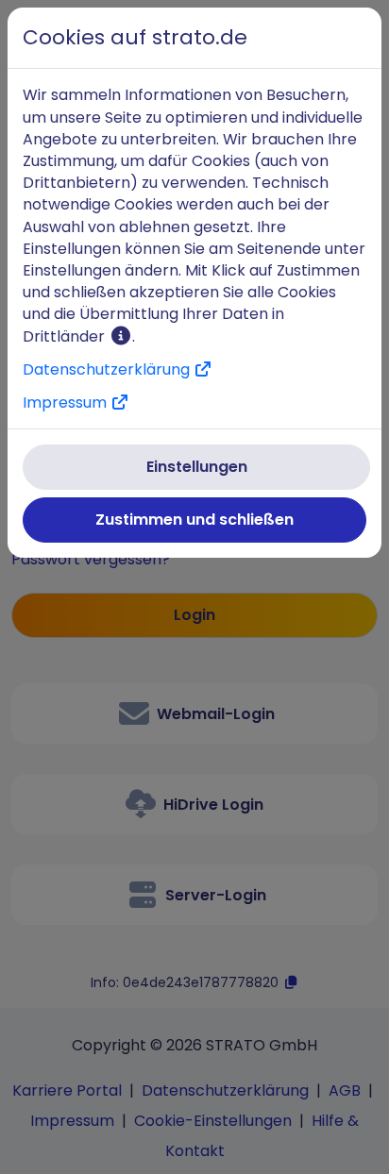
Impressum (66, 402)
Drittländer (66, 336)
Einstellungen (196, 467)
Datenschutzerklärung (108, 369)
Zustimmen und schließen (194, 519)
